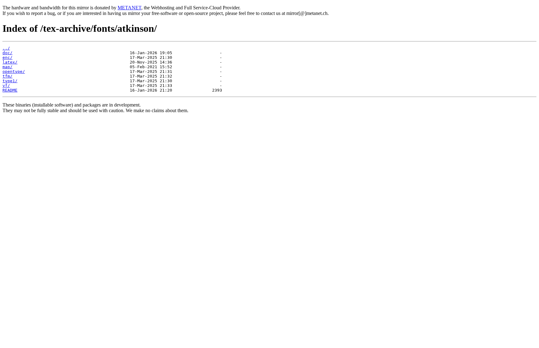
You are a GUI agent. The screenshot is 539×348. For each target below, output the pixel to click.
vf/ (6, 85)
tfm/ (7, 76)
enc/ (7, 57)
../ (6, 48)
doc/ (7, 52)
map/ (7, 66)
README (9, 90)
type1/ (9, 81)
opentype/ (13, 71)
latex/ (9, 62)
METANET (129, 7)
